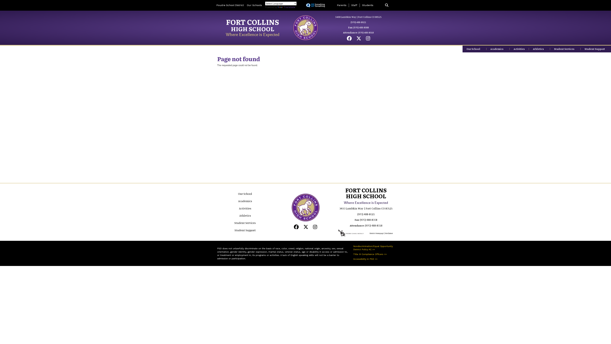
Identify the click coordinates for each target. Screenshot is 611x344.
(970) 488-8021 (358, 22)
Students (367, 5)
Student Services (564, 48)
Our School (473, 48)
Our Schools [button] (254, 5)
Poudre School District (230, 5)
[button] (386, 5)
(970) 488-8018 (366, 32)
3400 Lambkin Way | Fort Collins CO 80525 (358, 16)
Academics (496, 48)
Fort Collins (252, 22)
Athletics (538, 48)
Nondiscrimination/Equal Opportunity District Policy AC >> (373, 248)
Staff (354, 5)
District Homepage (376, 233)
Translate (289, 7)
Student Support (595, 48)
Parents (341, 5)
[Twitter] (358, 39)
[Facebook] (349, 39)
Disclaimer (389, 233)
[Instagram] (368, 39)
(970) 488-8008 (361, 27)
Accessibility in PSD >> (365, 259)
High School (252, 29)
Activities (519, 48)
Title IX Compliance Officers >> (370, 254)
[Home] (305, 27)
